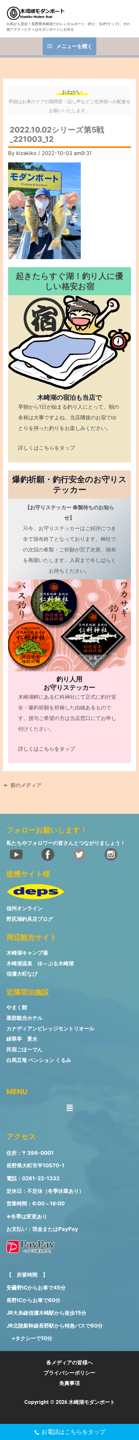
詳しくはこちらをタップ (46, 447)
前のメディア (22, 785)
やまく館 (16, 1007)
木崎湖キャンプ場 (27, 952)
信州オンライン (24, 908)
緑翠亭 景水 (21, 1039)
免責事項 (69, 1383)
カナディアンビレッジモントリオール (50, 1029)
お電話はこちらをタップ (73, 1431)
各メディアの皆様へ (69, 1362)
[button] (69, 1108)
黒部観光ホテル (24, 1018)
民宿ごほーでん (24, 1049)
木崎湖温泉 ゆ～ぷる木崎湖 (40, 963)
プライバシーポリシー (69, 1373)
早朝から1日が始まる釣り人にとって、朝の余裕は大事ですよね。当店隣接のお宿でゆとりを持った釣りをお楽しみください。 (68, 417)
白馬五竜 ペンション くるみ (38, 1060)
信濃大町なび (21, 973)
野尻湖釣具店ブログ (29, 919)
